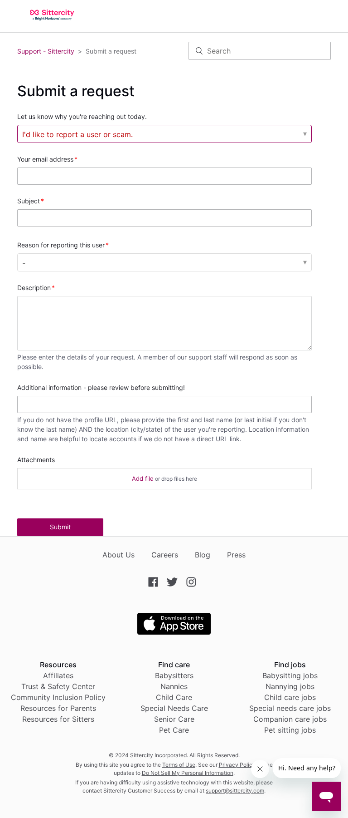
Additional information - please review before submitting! (101, 387)
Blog (202, 554)
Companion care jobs (290, 719)
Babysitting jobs (290, 675)
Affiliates (58, 675)
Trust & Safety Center (58, 686)
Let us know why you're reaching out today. (82, 116)
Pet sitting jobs (290, 729)
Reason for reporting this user (61, 245)
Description (34, 287)
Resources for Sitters (58, 719)
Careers (164, 554)
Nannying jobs (290, 686)
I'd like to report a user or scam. (77, 134)
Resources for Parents (58, 708)
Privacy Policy (237, 764)
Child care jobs (290, 697)
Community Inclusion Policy (58, 697)
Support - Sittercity (45, 51)
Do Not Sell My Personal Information (187, 772)
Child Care (174, 697)
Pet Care (174, 729)
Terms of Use (178, 764)
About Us (118, 554)
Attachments (36, 459)
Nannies (174, 686)
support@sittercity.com (235, 790)
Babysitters (174, 675)
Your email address (45, 159)
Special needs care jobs (290, 708)
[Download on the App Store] (174, 631)
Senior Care (174, 719)
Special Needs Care (174, 708)
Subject (28, 201)
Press (236, 554)
